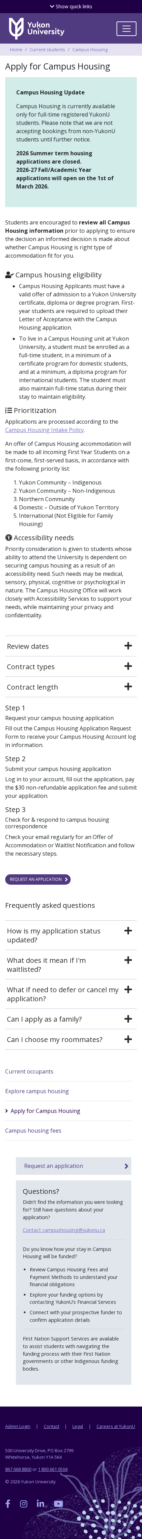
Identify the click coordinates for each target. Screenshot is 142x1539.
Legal (77, 1426)
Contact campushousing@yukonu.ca (64, 1230)
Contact (51, 1426)
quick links (73, 6)
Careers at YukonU (116, 1426)
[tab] (71, 646)
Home (16, 49)
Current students (47, 49)
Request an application (36, 879)
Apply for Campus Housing (45, 1111)
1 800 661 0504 (53, 1469)
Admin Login (17, 1426)
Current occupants (29, 1071)
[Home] (37, 29)
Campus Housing (90, 49)
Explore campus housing (37, 1091)
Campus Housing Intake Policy (44, 430)
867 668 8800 (18, 1469)
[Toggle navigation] (126, 28)
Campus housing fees (33, 1130)
